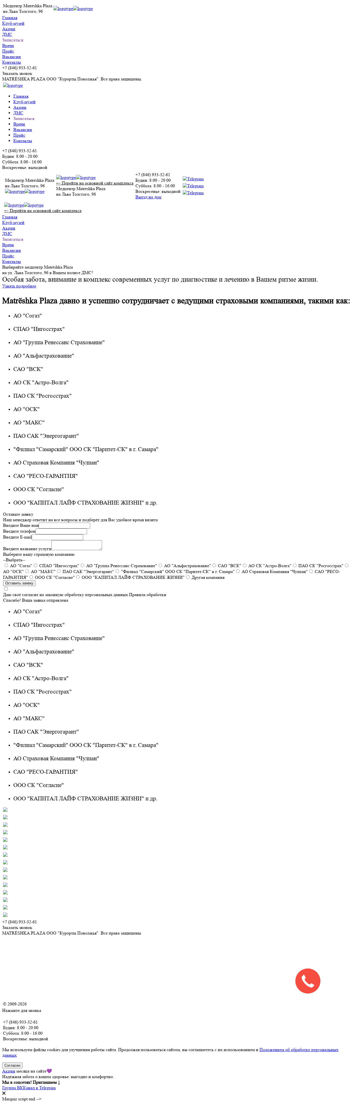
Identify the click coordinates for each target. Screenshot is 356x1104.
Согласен (12, 1065)
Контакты (11, 62)
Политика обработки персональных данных (44, 943)
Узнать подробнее (19, 286)
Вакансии (11, 56)
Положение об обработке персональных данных (48, 953)
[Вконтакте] (193, 179)
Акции (8, 28)
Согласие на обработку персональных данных (46, 963)
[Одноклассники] (193, 193)
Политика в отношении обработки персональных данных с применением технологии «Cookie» (93, 973)
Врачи (8, 45)
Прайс (8, 51)
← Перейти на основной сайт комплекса (95, 183)
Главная (9, 17)
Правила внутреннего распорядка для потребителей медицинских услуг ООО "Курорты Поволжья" (97, 983)
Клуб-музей (13, 23)
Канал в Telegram (39, 1087)
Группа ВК (12, 1087)
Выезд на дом (148, 197)
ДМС (7, 34)
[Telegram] (193, 186)
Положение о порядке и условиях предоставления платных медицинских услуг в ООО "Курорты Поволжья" (106, 993)
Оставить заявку (19, 583)
